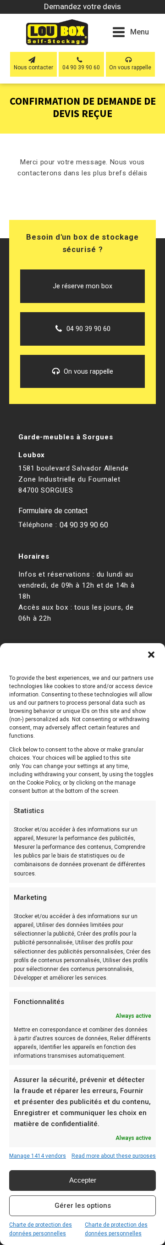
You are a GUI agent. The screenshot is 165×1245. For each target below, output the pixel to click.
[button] (151, 654)
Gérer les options (83, 1205)
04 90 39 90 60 (84, 525)
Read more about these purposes (114, 1156)
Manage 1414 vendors (37, 1156)
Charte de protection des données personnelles (40, 1229)
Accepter (82, 1180)
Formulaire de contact (53, 510)
